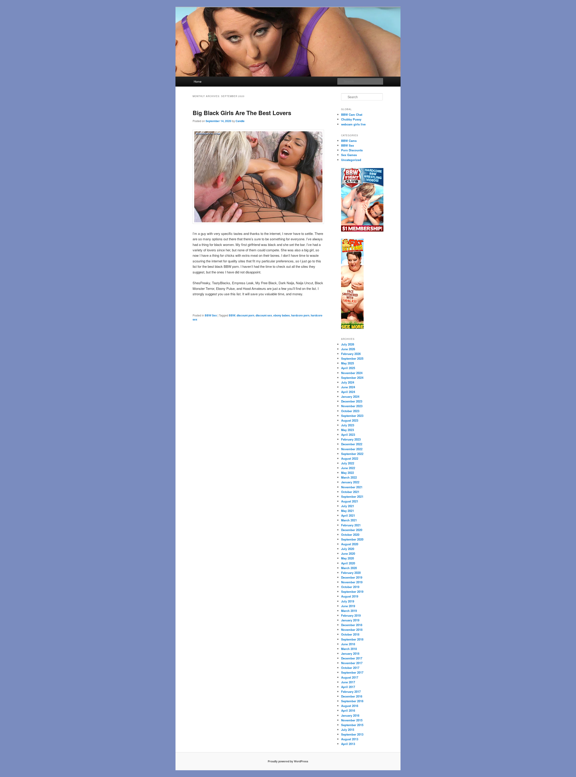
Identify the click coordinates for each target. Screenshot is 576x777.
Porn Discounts (352, 150)
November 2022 (351, 449)
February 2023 (351, 439)
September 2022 (352, 454)
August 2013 (349, 739)
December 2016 (351, 696)
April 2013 (348, 744)
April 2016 (348, 710)
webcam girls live (353, 124)
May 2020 (347, 558)
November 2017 (351, 663)
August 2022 (349, 458)
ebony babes (281, 315)
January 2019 (350, 620)
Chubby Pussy (351, 119)
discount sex (264, 315)
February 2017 (351, 691)
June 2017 (348, 682)
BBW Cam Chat (351, 114)
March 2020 (349, 568)
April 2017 (348, 687)
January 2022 (350, 482)
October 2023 (350, 411)
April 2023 (348, 434)
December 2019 (351, 577)
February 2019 (351, 615)
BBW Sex (211, 315)
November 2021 (351, 487)
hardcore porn (300, 315)
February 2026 (351, 354)
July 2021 (347, 506)
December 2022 (351, 444)
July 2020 (347, 549)
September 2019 (352, 591)
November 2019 (351, 582)
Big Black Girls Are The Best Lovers (242, 113)
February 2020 (351, 572)
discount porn (245, 315)
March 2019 (349, 611)
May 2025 (347, 363)
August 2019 (349, 596)
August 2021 (349, 501)
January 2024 (350, 396)
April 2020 (348, 563)
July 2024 (347, 382)
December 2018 (351, 625)
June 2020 (348, 553)
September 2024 (352, 377)
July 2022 (347, 463)
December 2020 (351, 530)
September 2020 (352, 539)
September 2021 (352, 496)
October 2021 (350, 492)
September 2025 (352, 358)
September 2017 (352, 672)
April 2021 (348, 515)
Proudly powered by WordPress (288, 761)
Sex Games (349, 155)
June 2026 (348, 349)
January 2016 (350, 715)
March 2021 (349, 520)
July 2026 (347, 344)
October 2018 (350, 634)
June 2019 (348, 606)
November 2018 (351, 629)
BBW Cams (349, 141)
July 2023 (347, 425)
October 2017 (350, 668)
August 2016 (349, 706)
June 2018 (348, 644)
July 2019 (347, 601)
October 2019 (350, 587)
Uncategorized (351, 160)
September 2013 (352, 734)
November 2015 (351, 720)
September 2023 (352, 415)
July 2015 (347, 729)
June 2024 (348, 387)
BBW (232, 315)
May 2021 (347, 511)
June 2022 (348, 468)
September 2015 (352, 725)
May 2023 (347, 430)
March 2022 (349, 477)
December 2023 (351, 401)
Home (197, 81)
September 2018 (352, 639)
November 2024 (351, 373)
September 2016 (352, 701)
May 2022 (347, 472)
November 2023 (351, 406)
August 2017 (349, 677)
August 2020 (349, 544)
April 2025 (348, 368)
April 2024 (348, 392)
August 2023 (349, 420)
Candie (240, 121)
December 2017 (351, 658)
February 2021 (351, 525)
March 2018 (349, 649)
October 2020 (350, 534)
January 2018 (350, 653)
